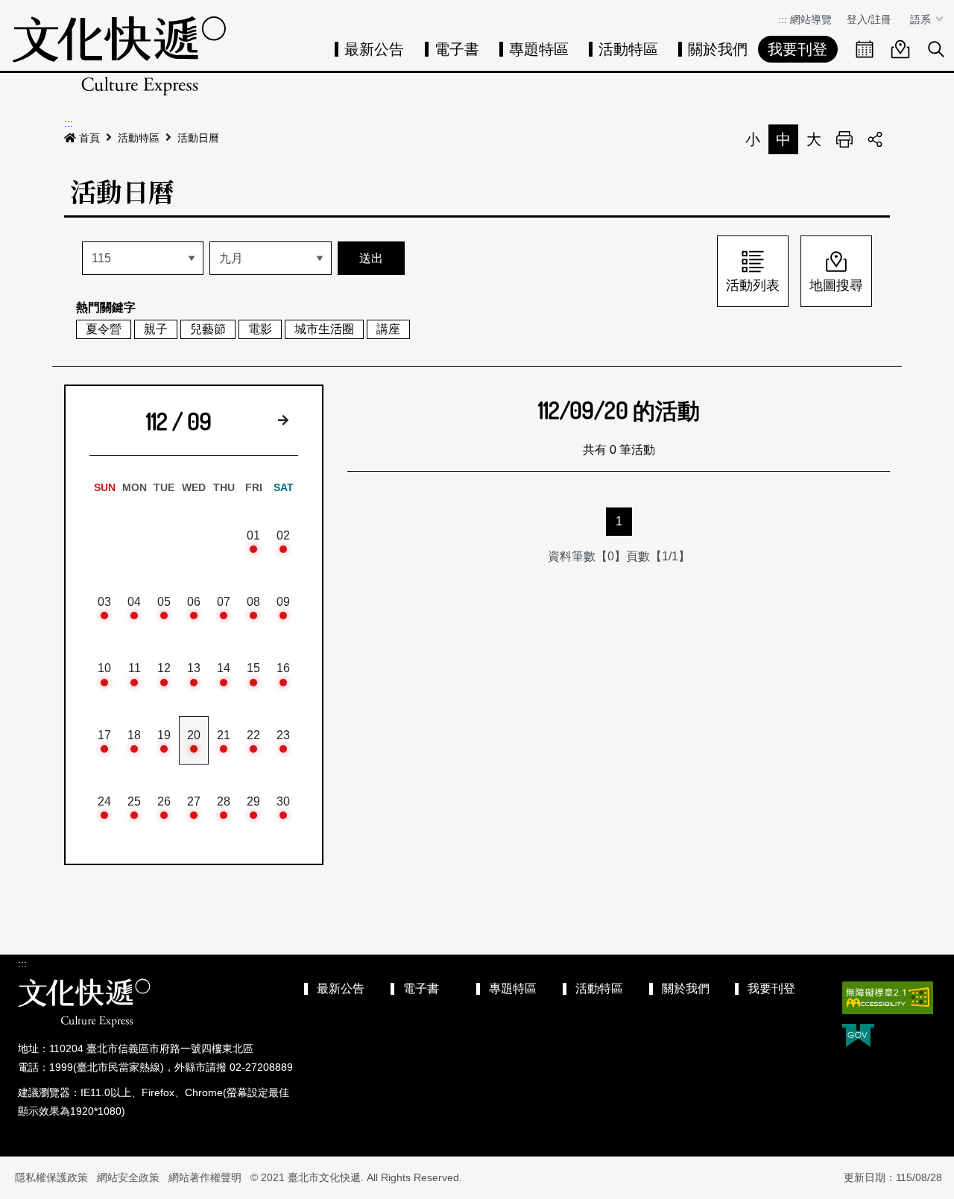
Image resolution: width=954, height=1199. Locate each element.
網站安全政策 (128, 1177)
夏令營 (103, 329)
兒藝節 (208, 329)
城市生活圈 (324, 329)
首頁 (89, 138)
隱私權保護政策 (51, 1177)
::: (782, 19)
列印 (844, 139)
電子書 (457, 49)
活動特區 (628, 49)
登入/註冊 (869, 19)
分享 (875, 139)
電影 (260, 329)
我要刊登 (797, 49)
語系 (922, 19)
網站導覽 (811, 19)
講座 (388, 329)
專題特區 (539, 49)
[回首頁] (119, 55)
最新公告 (374, 49)
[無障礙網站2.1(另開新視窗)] (887, 997)
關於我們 (718, 49)
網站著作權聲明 (204, 1177)
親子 (156, 329)
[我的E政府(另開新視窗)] (858, 1037)
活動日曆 (198, 138)
